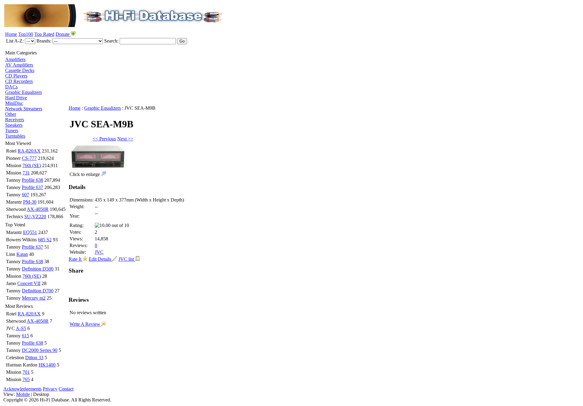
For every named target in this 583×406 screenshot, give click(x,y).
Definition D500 (37, 268)
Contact (66, 388)
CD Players (16, 75)
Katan (22, 254)
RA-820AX (29, 150)
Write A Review (85, 324)
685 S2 (45, 239)
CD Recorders (19, 81)
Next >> (125, 138)
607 (25, 194)
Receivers (14, 119)
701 (26, 372)
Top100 (25, 34)
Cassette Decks (19, 70)
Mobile (23, 394)
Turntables (15, 136)
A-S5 (21, 328)
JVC (99, 252)
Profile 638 (32, 180)
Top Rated (44, 34)
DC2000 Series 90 (39, 350)
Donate (63, 34)
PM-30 (29, 202)
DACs (11, 86)
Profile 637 (32, 187)
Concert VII (28, 283)
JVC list (126, 259)
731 (26, 172)
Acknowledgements (22, 388)
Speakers (13, 125)
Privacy (50, 388)
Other (10, 114)
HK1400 (47, 364)
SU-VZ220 (35, 216)
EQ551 (30, 232)
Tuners (11, 130)
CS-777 (29, 158)
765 (26, 379)
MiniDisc (14, 103)
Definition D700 (37, 290)
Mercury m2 (34, 298)
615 (25, 335)
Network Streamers (23, 108)
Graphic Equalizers (23, 92)
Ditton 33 (34, 357)
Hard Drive (16, 97)
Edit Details (100, 259)
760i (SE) (31, 165)
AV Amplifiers (19, 64)
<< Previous (104, 138)
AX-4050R (38, 209)
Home (11, 34)
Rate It (76, 259)
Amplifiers (15, 59)
